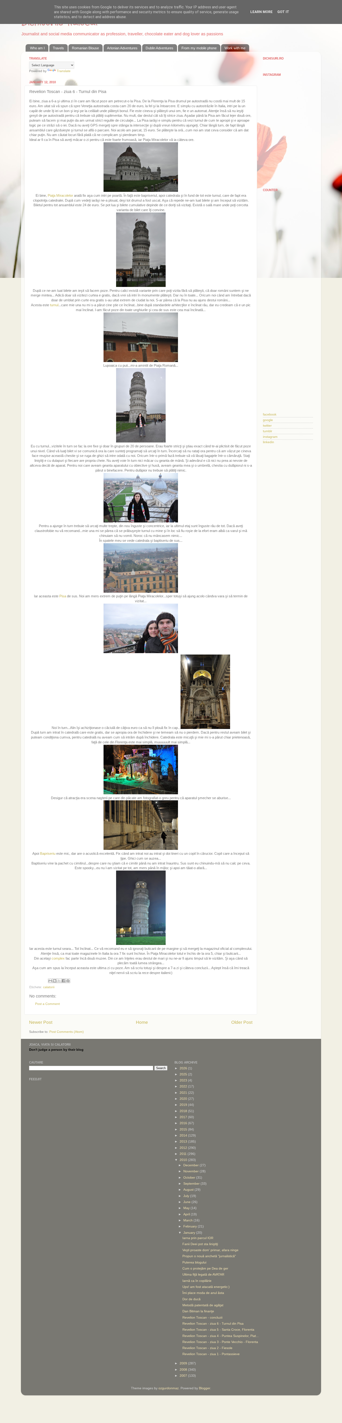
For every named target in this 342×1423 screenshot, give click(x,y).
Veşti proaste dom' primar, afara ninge (210, 1250)
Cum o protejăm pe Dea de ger (205, 1268)
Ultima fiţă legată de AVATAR (203, 1274)
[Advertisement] (288, 268)
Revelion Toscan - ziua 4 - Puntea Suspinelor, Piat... (220, 1336)
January (189, 1232)
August (188, 1189)
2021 (184, 1092)
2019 (184, 1105)
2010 (184, 1160)
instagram (270, 437)
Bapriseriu (48, 853)
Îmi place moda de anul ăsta (203, 1293)
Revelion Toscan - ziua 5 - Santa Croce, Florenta (218, 1329)
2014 (184, 1135)
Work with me (235, 48)
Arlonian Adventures (122, 48)
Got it (283, 12)
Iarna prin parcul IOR (197, 1238)
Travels (58, 48)
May (187, 1208)
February (190, 1226)
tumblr (267, 431)
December (191, 1165)
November (191, 1171)
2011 (184, 1154)
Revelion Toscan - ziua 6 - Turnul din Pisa (213, 1323)
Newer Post (40, 1022)
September (192, 1183)
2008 (184, 1369)
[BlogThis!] (54, 980)
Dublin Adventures (159, 48)
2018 (184, 1111)
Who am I (37, 48)
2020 (184, 1098)
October (189, 1177)
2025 (184, 1074)
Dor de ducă (191, 1299)
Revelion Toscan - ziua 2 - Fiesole (207, 1348)
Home (142, 1022)
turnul (54, 305)
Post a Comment (47, 1004)
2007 (184, 1375)
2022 (184, 1086)
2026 (184, 1068)
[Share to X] (59, 980)
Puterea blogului (194, 1262)
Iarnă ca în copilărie (196, 1281)
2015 (184, 1129)
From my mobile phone (199, 48)
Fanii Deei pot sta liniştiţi (200, 1244)
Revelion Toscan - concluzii (202, 1317)
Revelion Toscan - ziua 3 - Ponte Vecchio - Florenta (220, 1342)
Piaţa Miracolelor (61, 195)
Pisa (63, 596)
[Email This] (50, 980)
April (187, 1214)
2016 (184, 1123)
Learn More (261, 12)
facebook (269, 414)
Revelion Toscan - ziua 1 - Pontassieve (211, 1354)
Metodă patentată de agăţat (202, 1305)
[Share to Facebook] (63, 980)
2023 (184, 1080)
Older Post (241, 1022)
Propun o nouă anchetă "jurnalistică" (209, 1256)
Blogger (204, 1388)
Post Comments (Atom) (66, 1032)
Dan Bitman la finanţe (198, 1311)
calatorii (48, 987)
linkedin (268, 442)
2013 (184, 1141)
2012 (184, 1148)
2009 (184, 1363)
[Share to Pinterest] (68, 980)
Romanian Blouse (85, 48)
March (188, 1220)
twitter (267, 425)
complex (59, 958)
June (187, 1202)
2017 (184, 1117)
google (268, 420)
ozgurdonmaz (168, 1388)
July (186, 1196)
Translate (63, 71)
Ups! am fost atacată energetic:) (206, 1287)
